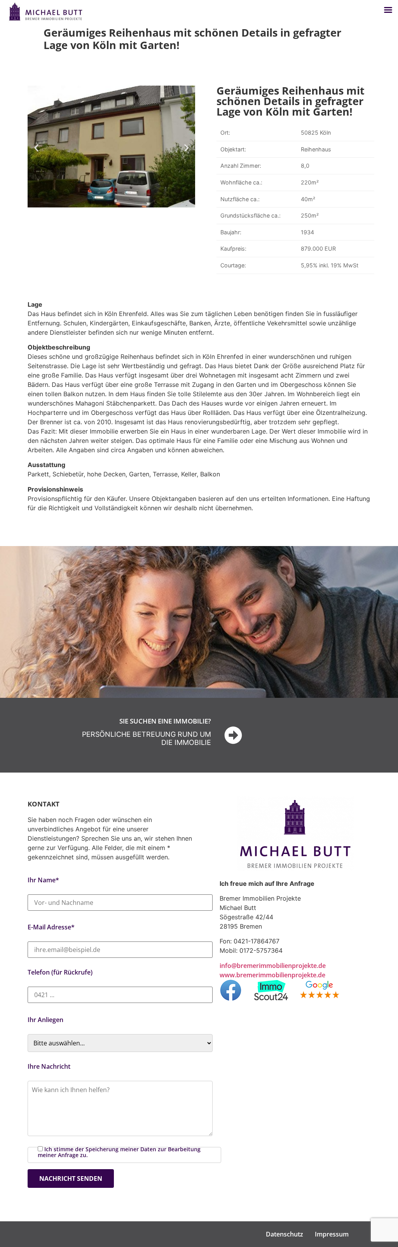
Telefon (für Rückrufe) (60, 972)
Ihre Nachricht (49, 1066)
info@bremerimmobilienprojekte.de (273, 965)
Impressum (332, 1234)
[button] (36, 148)
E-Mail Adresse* (51, 927)
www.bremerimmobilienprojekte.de (272, 975)
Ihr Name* (43, 880)
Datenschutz (284, 1234)
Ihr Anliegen (45, 1020)
